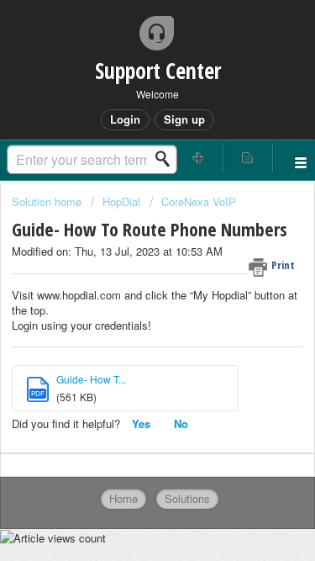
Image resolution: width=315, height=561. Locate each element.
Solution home (48, 201)
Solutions (187, 498)
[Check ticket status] (247, 157)
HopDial (121, 201)
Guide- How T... (91, 379)
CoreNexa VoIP (198, 201)
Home (123, 498)
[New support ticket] (199, 157)
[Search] (167, 159)
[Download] (126, 262)
